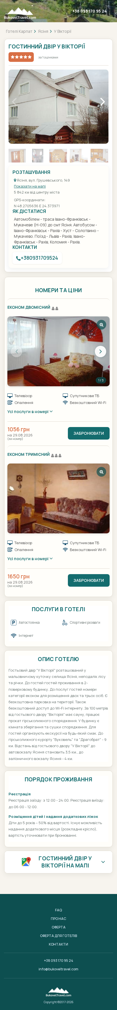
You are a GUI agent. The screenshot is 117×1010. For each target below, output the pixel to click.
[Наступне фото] (100, 351)
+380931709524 (39, 258)
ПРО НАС (58, 918)
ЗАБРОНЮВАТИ (89, 433)
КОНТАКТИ (58, 944)
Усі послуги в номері (28, 411)
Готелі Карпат (19, 31)
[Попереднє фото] (16, 351)
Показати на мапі (30, 186)
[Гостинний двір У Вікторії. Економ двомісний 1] (58, 351)
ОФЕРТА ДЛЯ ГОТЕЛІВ (58, 935)
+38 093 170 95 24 (89, 11)
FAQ (58, 910)
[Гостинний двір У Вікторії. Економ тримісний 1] (58, 498)
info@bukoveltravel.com (58, 969)
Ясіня (43, 31)
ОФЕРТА (59, 927)
